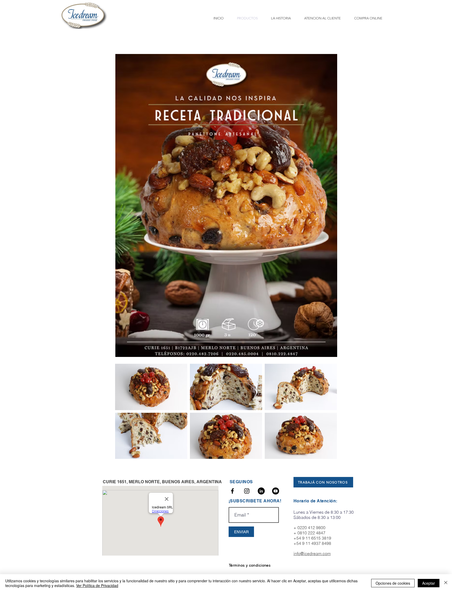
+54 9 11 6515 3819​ (312, 538)
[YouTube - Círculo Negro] (275, 491)
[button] (151, 387)
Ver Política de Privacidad (97, 585)
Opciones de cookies (393, 583)
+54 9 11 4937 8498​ (312, 543)
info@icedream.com (312, 553)
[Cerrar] (446, 583)
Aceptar (428, 583)
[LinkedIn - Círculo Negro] (261, 491)
